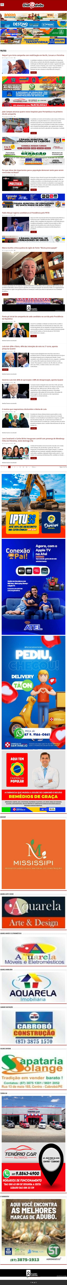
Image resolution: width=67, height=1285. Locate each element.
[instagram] (36, 1282)
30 (26, 467)
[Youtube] (34, 1282)
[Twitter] (32, 1282)
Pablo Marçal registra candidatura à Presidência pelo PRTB (25, 213)
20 (23, 467)
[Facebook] (30, 1282)
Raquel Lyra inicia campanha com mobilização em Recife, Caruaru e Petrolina (33, 55)
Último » (34, 467)
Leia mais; (33, 72)
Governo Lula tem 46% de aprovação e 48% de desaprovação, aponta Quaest (32, 380)
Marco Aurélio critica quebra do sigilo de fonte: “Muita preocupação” (29, 248)
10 (20, 467)
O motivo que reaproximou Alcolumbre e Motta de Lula (24, 409)
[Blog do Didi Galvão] (33, 5)
